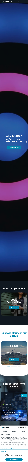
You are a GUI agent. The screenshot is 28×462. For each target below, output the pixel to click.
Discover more (7, 418)
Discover (14, 307)
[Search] (11, 1)
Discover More (14, 147)
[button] (26, 142)
